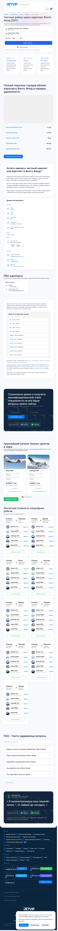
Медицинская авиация (29, 837)
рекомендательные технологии (41, 915)
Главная (6, 14)
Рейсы (22, 860)
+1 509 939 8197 (12, 286)
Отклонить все (35, 925)
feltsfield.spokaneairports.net (17, 266)
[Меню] (47, 9)
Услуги (5, 831)
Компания (6, 845)
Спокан (26, 60)
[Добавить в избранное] (25, 475)
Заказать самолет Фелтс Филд (13, 156)
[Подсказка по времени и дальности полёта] (6, 479)
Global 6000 (9, 470)
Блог (28, 860)
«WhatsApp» (9, 369)
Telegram (25, 424)
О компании (9, 848)
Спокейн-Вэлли (11, 60)
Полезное (6, 854)
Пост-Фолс (44, 60)
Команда (18, 848)
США (21, 14)
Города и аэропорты (12, 860)
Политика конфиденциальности (11, 923)
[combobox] (35, 5)
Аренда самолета (11, 834)
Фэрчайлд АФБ (35, 360)
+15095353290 (14, 261)
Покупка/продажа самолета (32, 839)
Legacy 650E (14, 540)
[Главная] (11, 5)
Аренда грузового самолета (14, 839)
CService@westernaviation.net (16, 290)
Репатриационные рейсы (13, 837)
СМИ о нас (33, 848)
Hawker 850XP (15, 531)
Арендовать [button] (15, 488)
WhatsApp (36, 424)
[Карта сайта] (14, 925)
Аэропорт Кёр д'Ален (45, 360)
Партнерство (30, 851)
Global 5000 (14, 545)
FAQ (46, 857)
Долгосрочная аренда (25, 834)
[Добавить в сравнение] (25, 479)
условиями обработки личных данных (32, 419)
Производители (37, 857)
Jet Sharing (46, 839)
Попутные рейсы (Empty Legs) (15, 842)
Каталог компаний (25, 857)
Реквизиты (9, 851)
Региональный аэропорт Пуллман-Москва (17, 362)
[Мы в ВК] (16, 915)
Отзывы (25, 848)
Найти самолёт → (28, 43)
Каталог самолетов (11, 857)
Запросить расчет (15, 552)
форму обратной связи (38, 368)
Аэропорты (14, 14)
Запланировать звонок (16, 417)
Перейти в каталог (11, 499)
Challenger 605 (34, 470)
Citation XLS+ (14, 526)
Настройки (45, 925)
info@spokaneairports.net (17, 256)
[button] (11, 38)
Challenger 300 (15, 536)
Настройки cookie (8, 925)
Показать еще (9, 782)
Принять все (23, 925)
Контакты (42, 848)
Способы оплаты (19, 851)
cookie (29, 915)
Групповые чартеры (39, 834)
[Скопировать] (18, 222)
